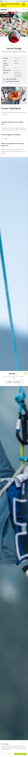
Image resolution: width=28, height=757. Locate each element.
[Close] (25, 373)
